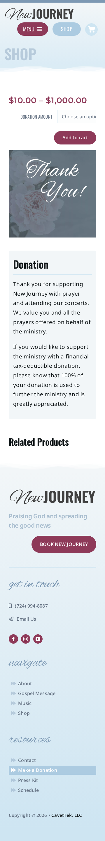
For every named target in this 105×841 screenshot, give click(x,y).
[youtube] (38, 639)
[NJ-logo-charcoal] (39, 9)
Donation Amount (36, 116)
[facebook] (13, 639)
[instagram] (25, 639)
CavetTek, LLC (66, 815)
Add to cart (75, 137)
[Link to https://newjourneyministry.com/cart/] (91, 29)
